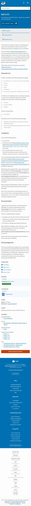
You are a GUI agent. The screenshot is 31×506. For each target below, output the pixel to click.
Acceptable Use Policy (15, 441)
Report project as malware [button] (15, 351)
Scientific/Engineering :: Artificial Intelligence (15, 343)
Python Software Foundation (15, 365)
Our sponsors (15, 408)
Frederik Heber (11, 304)
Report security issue (15, 435)
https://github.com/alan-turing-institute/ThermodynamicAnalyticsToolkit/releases (15, 144)
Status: (15, 370)
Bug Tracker (6, 267)
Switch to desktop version (15, 445)
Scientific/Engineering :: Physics (12, 347)
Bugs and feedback (15, 416)
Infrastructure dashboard (15, 402)
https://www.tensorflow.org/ (18, 51)
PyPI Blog (15, 400)
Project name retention (15, 390)
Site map (23, 502)
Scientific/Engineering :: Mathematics (13, 345)
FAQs (15, 392)
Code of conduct (15, 437)
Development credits (15, 424)
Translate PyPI (15, 420)
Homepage (6, 265)
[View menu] (24, 3)
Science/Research (8, 318)
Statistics (15, 404)
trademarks (7, 501)
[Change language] (28, 3)
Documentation (7, 270)
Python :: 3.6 (7, 339)
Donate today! (15, 373)
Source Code (6, 272)
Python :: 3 (6, 334)
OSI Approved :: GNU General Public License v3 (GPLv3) (15, 324)
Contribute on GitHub (15, 419)
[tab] (15, 31)
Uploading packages (15, 386)
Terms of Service (15, 433)
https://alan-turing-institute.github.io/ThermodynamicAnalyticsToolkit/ (14, 68)
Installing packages (15, 384)
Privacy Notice (15, 439)
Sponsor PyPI (15, 422)
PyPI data (4, 279)
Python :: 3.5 (7, 337)
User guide (14, 388)
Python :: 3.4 (7, 335)
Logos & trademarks (15, 406)
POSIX (5, 329)
